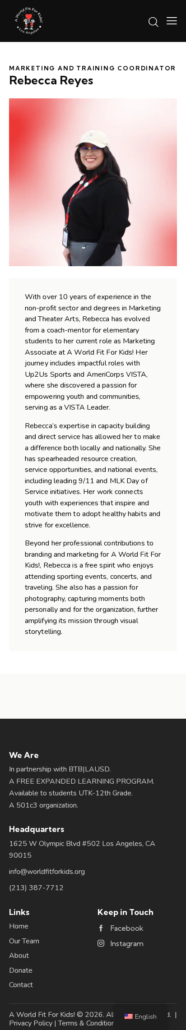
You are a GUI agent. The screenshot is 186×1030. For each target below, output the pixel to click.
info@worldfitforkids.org (47, 872)
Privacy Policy (30, 1023)
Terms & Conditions (88, 1023)
